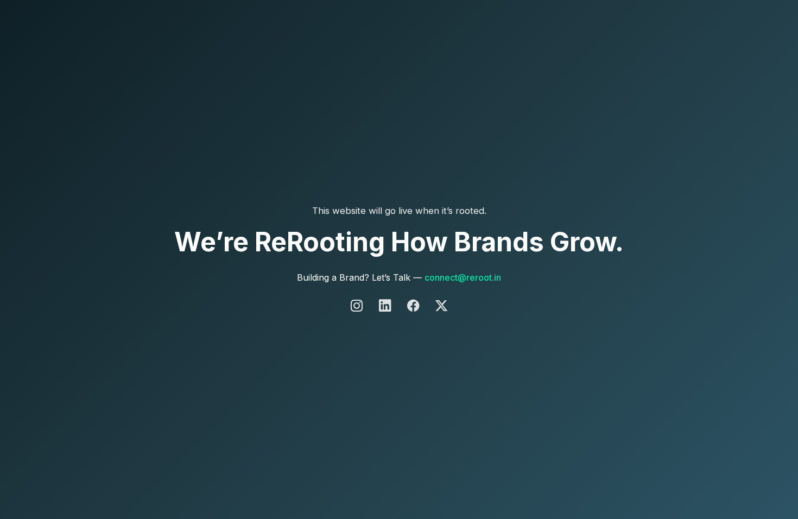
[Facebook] (414, 306)
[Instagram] (358, 306)
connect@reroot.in (463, 277)
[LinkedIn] (386, 306)
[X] (441, 306)
